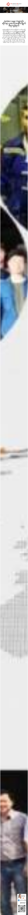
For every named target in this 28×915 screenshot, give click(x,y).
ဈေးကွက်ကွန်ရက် (18, 12)
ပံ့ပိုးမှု (11, 12)
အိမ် (7, 12)
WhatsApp (22, 902)
